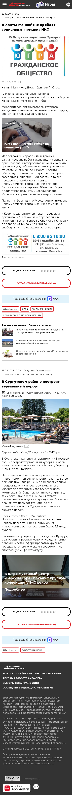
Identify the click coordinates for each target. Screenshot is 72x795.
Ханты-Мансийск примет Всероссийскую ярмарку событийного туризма (37, 341)
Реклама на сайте (48, 673)
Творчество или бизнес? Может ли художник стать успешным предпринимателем (39, 331)
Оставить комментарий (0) (36, 283)
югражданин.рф (11, 81)
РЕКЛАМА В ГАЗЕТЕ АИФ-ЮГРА (22, 678)
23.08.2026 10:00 (11, 370)
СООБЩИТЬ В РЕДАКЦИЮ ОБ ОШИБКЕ (28, 687)
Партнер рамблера (32, 779)
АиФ (26, 446)
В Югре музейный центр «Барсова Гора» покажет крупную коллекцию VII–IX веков (35, 578)
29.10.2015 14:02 (10, 13)
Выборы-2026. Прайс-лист (21, 682)
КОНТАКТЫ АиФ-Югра (17, 673)
